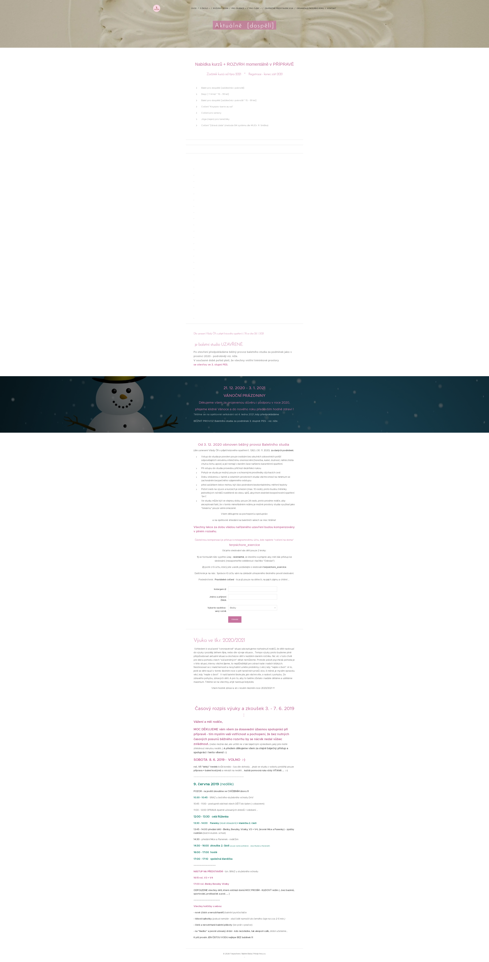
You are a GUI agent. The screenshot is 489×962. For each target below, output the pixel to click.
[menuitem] (195, 8)
